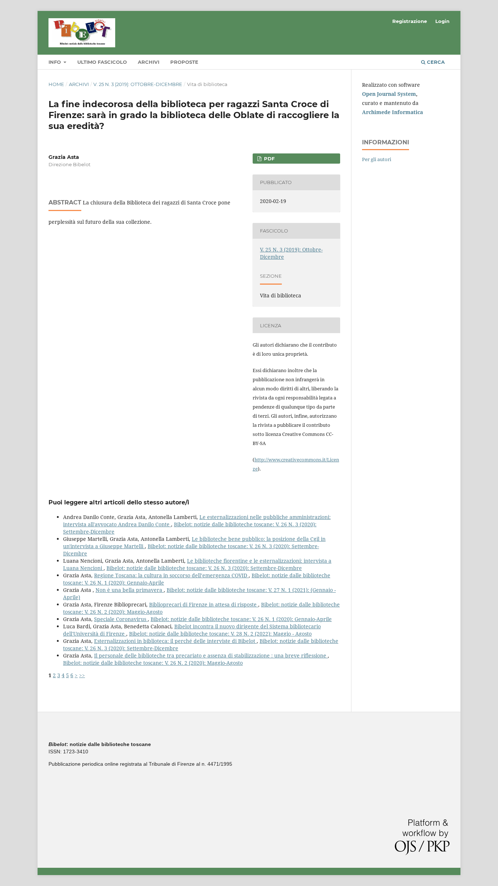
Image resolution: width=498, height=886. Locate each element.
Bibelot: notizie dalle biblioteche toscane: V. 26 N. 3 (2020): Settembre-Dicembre (204, 568)
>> (82, 675)
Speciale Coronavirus (121, 619)
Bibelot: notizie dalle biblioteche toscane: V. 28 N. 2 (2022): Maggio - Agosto (220, 633)
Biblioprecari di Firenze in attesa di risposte (203, 604)
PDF (268, 158)
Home (56, 84)
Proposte (184, 62)
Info (55, 62)
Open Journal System (389, 93)
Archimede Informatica (392, 112)
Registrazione (409, 21)
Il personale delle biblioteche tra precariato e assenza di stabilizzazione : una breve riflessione (211, 655)
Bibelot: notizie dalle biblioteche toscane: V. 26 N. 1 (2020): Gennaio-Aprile (241, 619)
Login (442, 21)
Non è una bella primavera (130, 589)
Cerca (435, 62)
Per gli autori (376, 159)
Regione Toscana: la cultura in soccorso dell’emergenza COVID (171, 575)
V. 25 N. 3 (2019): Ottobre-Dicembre (137, 84)
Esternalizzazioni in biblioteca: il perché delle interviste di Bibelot (175, 640)
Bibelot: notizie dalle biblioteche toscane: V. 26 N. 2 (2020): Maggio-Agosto (153, 662)
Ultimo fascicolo (102, 62)
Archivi (148, 62)
